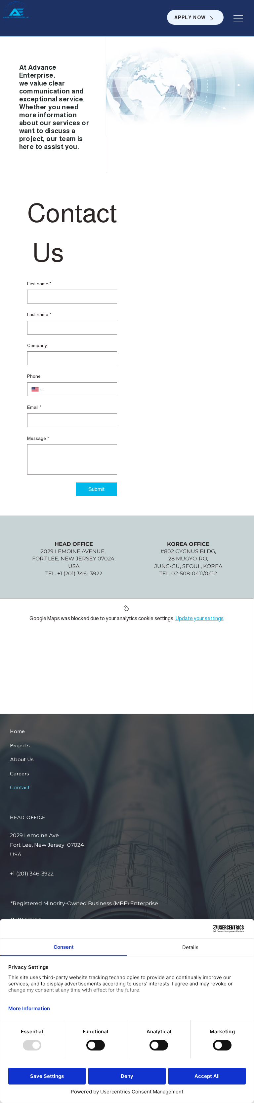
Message (38, 438)
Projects (20, 745)
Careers (19, 773)
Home (17, 731)
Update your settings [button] (199, 618)
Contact (20, 787)
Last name (39, 314)
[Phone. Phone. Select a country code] (37, 389)
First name (39, 283)
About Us (22, 759)
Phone (34, 376)
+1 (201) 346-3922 (32, 874)
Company (37, 345)
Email (34, 407)
